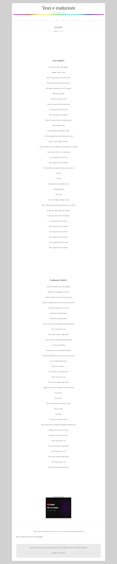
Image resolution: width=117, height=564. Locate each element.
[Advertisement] (58, 46)
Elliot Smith (61, 31)
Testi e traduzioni (58, 8)
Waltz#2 (58, 27)
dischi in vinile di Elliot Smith (62, 531)
